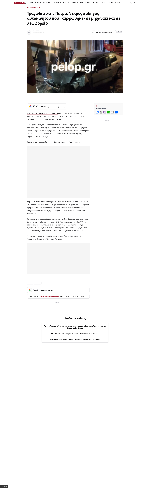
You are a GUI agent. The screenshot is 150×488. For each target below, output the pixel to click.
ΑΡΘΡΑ (117, 2)
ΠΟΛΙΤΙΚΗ (46, 2)
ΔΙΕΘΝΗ (66, 2)
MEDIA (104, 2)
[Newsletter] (134, 2)
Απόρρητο (4, 486)
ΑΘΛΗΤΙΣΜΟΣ (85, 2)
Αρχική (29, 7)
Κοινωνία (36, 7)
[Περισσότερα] (124, 3)
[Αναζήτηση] (130, 2)
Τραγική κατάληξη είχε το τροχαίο (42, 113)
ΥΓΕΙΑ (111, 2)
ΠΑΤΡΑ (30, 283)
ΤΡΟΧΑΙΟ (37, 283)
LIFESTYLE (96, 2)
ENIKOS (20, 3)
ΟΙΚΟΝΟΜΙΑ (57, 2)
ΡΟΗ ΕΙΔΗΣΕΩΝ (35, 2)
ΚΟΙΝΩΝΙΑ (74, 2)
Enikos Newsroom (38, 32)
